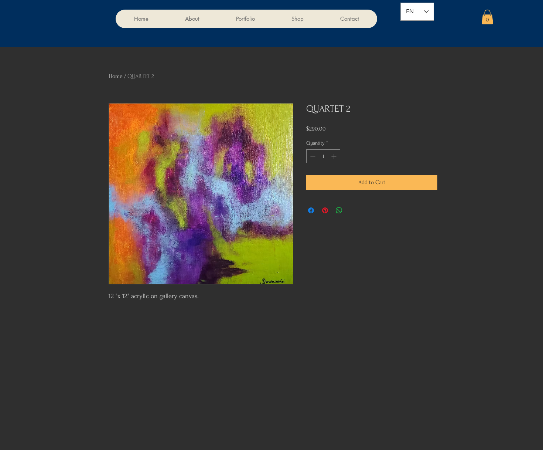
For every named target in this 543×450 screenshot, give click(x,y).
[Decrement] (312, 156)
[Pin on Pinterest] (325, 210)
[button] (487, 17)
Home (116, 76)
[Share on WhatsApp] (339, 210)
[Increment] (334, 156)
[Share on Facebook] (311, 210)
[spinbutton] (323, 156)
